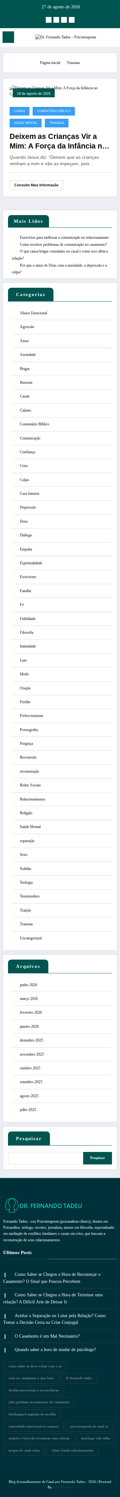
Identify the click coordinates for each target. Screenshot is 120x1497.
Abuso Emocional (33, 313)
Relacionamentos (32, 799)
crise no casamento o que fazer (31, 1378)
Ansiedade (28, 354)
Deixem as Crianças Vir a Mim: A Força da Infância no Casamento (58, 142)
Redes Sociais (30, 785)
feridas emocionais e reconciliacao (34, 1390)
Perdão (25, 702)
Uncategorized (31, 938)
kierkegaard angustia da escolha (32, 1414)
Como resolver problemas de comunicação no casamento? (63, 244)
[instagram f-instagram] (49, 20)
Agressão (27, 327)
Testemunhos (30, 896)
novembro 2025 (32, 1054)
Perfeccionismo (31, 715)
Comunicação (30, 438)
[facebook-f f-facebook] (56, 20)
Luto (23, 660)
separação (27, 841)
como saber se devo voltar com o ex (35, 1366)
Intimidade (28, 646)
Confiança (27, 452)
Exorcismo (28, 577)
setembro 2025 (31, 1082)
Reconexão (28, 757)
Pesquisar (29, 1138)
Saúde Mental (25, 123)
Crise (24, 465)
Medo (24, 674)
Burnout (26, 382)
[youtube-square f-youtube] (64, 20)
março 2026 (29, 998)
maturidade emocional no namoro (34, 1426)
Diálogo (26, 535)
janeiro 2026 (29, 1026)
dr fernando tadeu (79, 1378)
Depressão (28, 507)
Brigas (25, 368)
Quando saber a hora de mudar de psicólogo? (55, 1349)
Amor (24, 341)
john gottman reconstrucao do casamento (39, 1402)
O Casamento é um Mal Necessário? (47, 1336)
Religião (26, 813)
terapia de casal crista (24, 1450)
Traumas (56, 123)
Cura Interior (29, 493)
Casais (19, 111)
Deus (24, 521)
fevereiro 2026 (31, 1012)
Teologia (26, 882)
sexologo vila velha (95, 1438)
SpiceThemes (62, 1487)
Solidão (25, 868)
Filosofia (26, 632)
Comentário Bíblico (53, 111)
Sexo (24, 854)
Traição (25, 910)
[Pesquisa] (112, 38)
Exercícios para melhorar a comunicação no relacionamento (64, 237)
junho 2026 (28, 985)
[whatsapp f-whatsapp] (72, 20)
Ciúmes (25, 410)
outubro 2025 (30, 1068)
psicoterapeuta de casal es (89, 1426)
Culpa (24, 480)
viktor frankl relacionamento (72, 1450)
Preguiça (26, 743)
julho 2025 (28, 1109)
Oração (25, 688)
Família (25, 591)
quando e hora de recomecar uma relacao (39, 1438)
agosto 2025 (29, 1096)
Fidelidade (28, 618)
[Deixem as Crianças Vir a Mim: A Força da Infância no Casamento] (60, 91)
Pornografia (29, 730)
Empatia (26, 549)
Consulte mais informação (36, 185)
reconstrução (29, 771)
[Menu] (8, 37)
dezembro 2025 (31, 1040)
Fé (22, 604)
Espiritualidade (31, 563)
